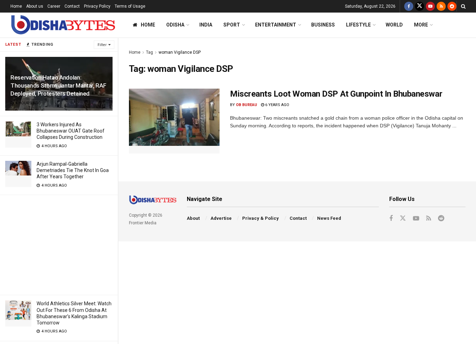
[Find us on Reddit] (451, 6)
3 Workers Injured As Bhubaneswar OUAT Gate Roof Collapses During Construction (71, 131)
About (193, 218)
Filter (102, 45)
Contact (72, 6)
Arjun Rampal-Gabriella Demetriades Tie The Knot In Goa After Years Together (73, 170)
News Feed (329, 218)
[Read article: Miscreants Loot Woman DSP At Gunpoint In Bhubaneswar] (174, 121)
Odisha (175, 25)
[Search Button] (463, 6)
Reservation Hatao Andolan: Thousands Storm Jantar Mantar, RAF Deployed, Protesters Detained (58, 85)
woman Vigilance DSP (180, 52)
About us (34, 6)
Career (53, 6)
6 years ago (276, 105)
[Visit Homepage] (62, 25)
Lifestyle (358, 25)
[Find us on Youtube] (430, 6)
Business (323, 25)
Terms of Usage (130, 6)
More (421, 25)
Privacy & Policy (260, 218)
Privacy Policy (97, 6)
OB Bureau (246, 105)
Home (16, 6)
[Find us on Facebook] (408, 6)
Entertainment (275, 25)
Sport (231, 25)
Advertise (221, 218)
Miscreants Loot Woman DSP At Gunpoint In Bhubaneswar (336, 94)
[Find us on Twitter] (419, 6)
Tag (149, 52)
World (394, 25)
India (205, 25)
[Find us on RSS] (441, 6)
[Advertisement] (59, 243)
